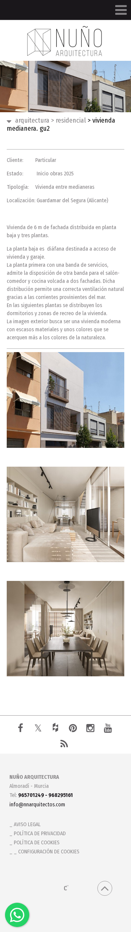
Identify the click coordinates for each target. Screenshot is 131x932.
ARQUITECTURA (32, 120)
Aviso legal (27, 824)
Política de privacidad (40, 833)
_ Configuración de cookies (46, 851)
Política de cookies (36, 842)
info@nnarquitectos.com (37, 804)
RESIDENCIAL (68, 120)
